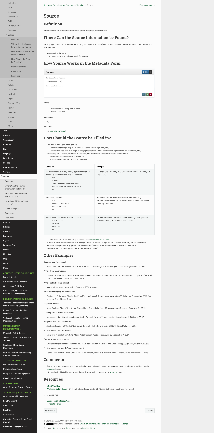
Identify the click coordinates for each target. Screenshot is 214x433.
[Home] (44, 5)
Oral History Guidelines (13, 286)
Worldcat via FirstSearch (57, 389)
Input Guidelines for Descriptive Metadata (66, 5)
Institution (12, 94)
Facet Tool (7, 410)
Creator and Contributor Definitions (14, 346)
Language (12, 12)
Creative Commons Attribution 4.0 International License (104, 424)
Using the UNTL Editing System (16, 374)
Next (149, 411)
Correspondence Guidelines (15, 282)
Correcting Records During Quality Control (18, 420)
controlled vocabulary (99, 240)
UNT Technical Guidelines (14, 365)
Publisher (12, 3)
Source (11, 35)
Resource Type (14, 103)
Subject (11, 21)
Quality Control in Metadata (15, 396)
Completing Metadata (12, 378)
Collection (12, 90)
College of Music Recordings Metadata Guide (15, 319)
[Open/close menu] (6, 34)
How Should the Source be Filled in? (21, 60)
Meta (10, 126)
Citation (11, 80)
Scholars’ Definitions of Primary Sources (17, 339)
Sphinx (56, 428)
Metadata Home (54, 404)
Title (5, 131)
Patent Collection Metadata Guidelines (15, 311)
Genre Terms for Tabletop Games (17, 387)
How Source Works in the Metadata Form (22, 53)
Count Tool (8, 405)
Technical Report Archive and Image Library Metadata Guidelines (18, 304)
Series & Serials (9, 277)
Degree (11, 117)
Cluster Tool (8, 415)
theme (68, 428)
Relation (11, 85)
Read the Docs (88, 428)
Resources (15, 76)
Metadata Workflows (12, 369)
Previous (51, 411)
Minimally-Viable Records (14, 333)
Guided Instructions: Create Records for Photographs (15, 292)
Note (10, 122)
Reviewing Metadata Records (15, 427)
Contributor (8, 140)
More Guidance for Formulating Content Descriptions (17, 354)
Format (11, 108)
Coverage (12, 30)
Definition (15, 40)
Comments (16, 71)
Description (13, 17)
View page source (147, 5)
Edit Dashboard (10, 401)
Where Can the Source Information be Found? (21, 45)
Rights (10, 99)
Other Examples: (18, 67)
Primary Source (14, 26)
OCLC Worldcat (53, 386)
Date (10, 8)
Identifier (12, 112)
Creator (6, 135)
